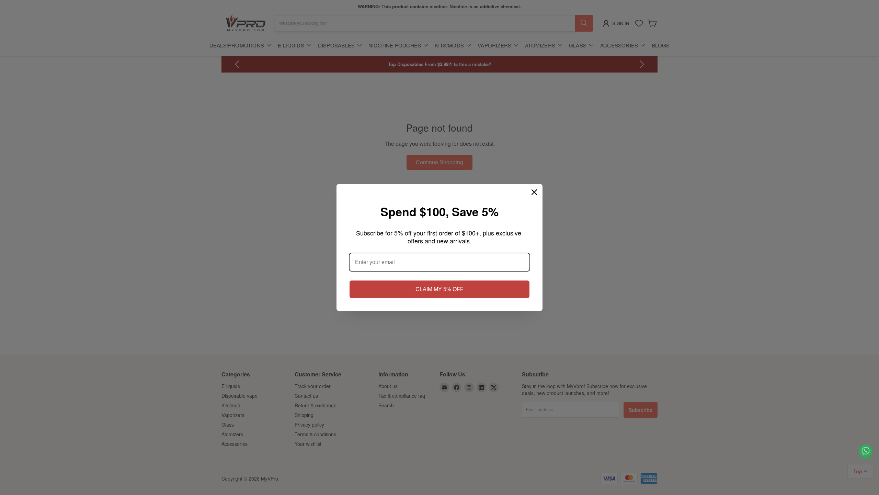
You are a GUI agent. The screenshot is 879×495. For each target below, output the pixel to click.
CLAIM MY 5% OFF (439, 289)
